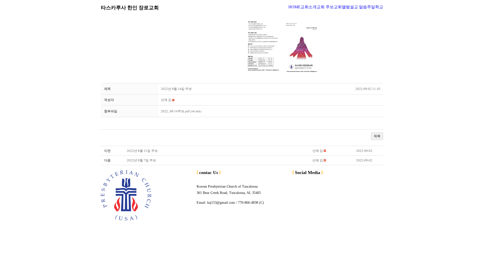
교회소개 (308, 7)
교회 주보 (325, 7)
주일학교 (375, 7)
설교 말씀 (358, 7)
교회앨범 (342, 7)
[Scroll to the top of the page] (1, 228)
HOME (294, 7)
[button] (166, 100)
